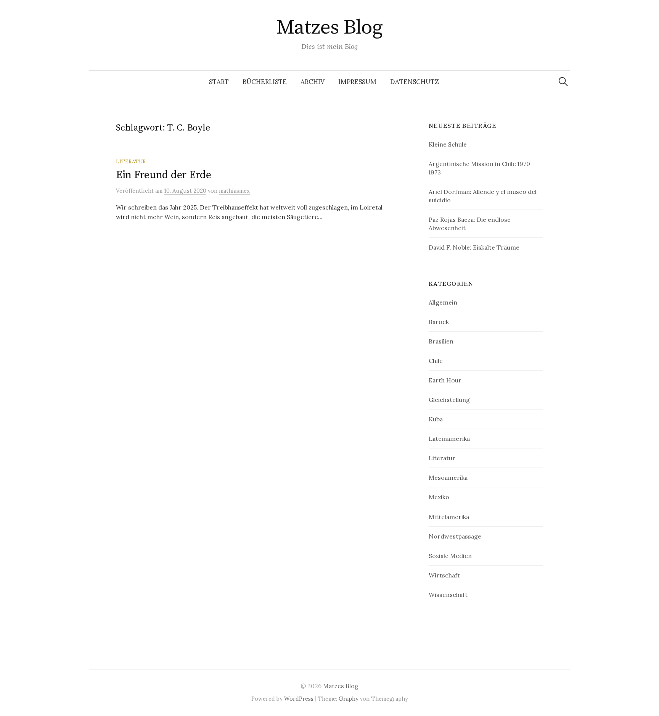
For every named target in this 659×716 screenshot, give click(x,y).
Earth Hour (445, 380)
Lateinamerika (449, 438)
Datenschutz (414, 81)
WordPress (298, 698)
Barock (439, 322)
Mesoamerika (448, 477)
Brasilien (441, 341)
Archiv (313, 81)
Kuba (436, 419)
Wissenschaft (448, 594)
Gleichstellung (449, 399)
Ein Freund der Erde (163, 175)
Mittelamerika (449, 517)
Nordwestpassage (455, 536)
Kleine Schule (448, 144)
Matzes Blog (329, 27)
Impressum (357, 81)
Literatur (131, 161)
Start (219, 81)
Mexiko (439, 497)
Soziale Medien (450, 556)
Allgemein (443, 302)
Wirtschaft (444, 575)
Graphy (348, 698)
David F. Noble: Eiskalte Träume (474, 247)
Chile (436, 360)
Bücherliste (265, 81)
